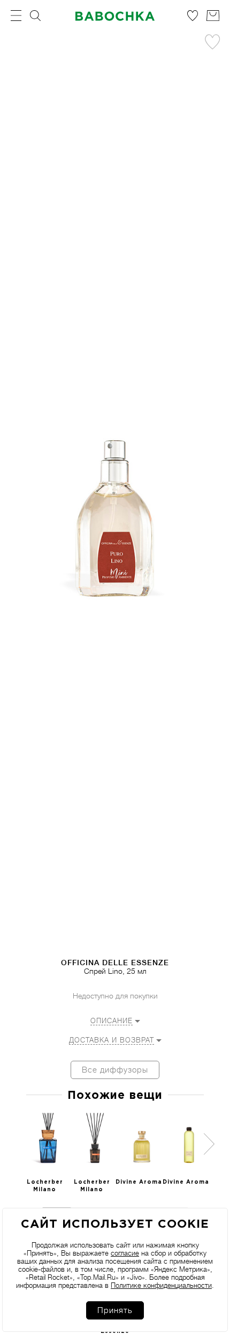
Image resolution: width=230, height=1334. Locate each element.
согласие (125, 1253)
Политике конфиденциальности (161, 1285)
